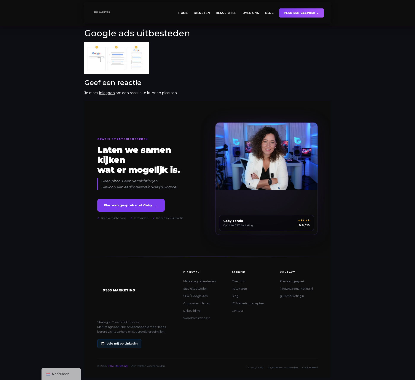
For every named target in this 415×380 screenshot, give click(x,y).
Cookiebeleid (310, 367)
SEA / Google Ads (195, 296)
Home (183, 12)
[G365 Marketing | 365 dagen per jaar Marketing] (101, 13)
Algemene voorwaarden (283, 367)
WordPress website (197, 318)
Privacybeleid (255, 367)
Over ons (251, 12)
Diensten (202, 12)
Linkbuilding (191, 310)
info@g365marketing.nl (296, 288)
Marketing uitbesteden (199, 281)
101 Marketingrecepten (248, 303)
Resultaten (226, 12)
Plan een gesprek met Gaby (131, 205)
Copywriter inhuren (196, 303)
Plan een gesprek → (301, 12)
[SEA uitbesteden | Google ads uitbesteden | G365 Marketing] (116, 73)
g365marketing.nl (292, 296)
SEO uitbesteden (195, 288)
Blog (269, 12)
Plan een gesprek (292, 281)
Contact (237, 310)
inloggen (107, 93)
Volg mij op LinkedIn (122, 343)
